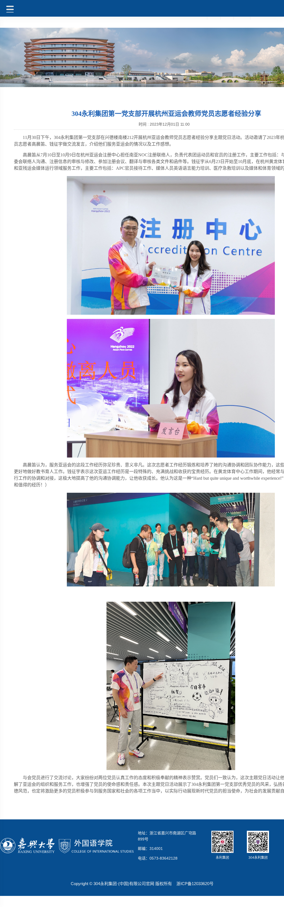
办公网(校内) (261, 18)
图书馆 (214, 18)
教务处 (227, 18)
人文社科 (241, 18)
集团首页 (198, 18)
